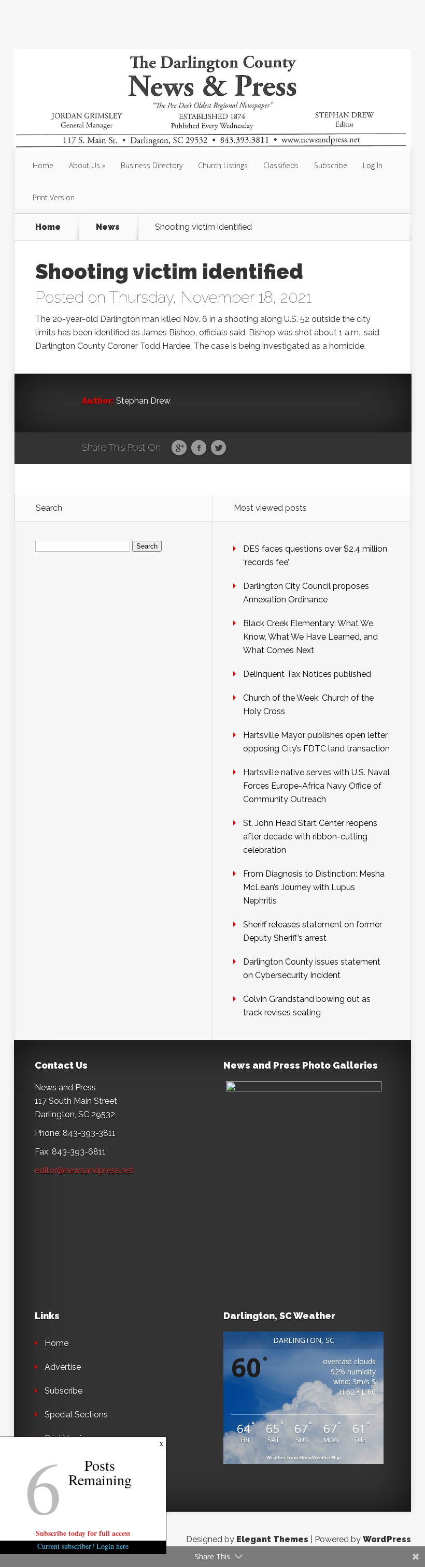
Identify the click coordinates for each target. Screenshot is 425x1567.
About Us (84, 165)
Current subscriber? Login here (83, 1546)
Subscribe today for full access (83, 1533)
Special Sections (76, 1415)
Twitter (218, 448)
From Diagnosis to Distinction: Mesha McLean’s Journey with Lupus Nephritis (314, 887)
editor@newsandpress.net (84, 1170)
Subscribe (330, 165)
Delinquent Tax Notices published (307, 674)
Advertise (63, 1367)
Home (43, 165)
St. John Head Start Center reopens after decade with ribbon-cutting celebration (310, 836)
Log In (372, 165)
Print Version (54, 197)
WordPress (387, 1539)
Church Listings (223, 165)
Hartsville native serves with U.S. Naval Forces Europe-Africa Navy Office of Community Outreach (316, 785)
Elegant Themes (272, 1539)
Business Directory (151, 165)
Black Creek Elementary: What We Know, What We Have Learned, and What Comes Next (310, 636)
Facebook (199, 448)
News (108, 227)
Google (179, 448)
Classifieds (281, 165)
